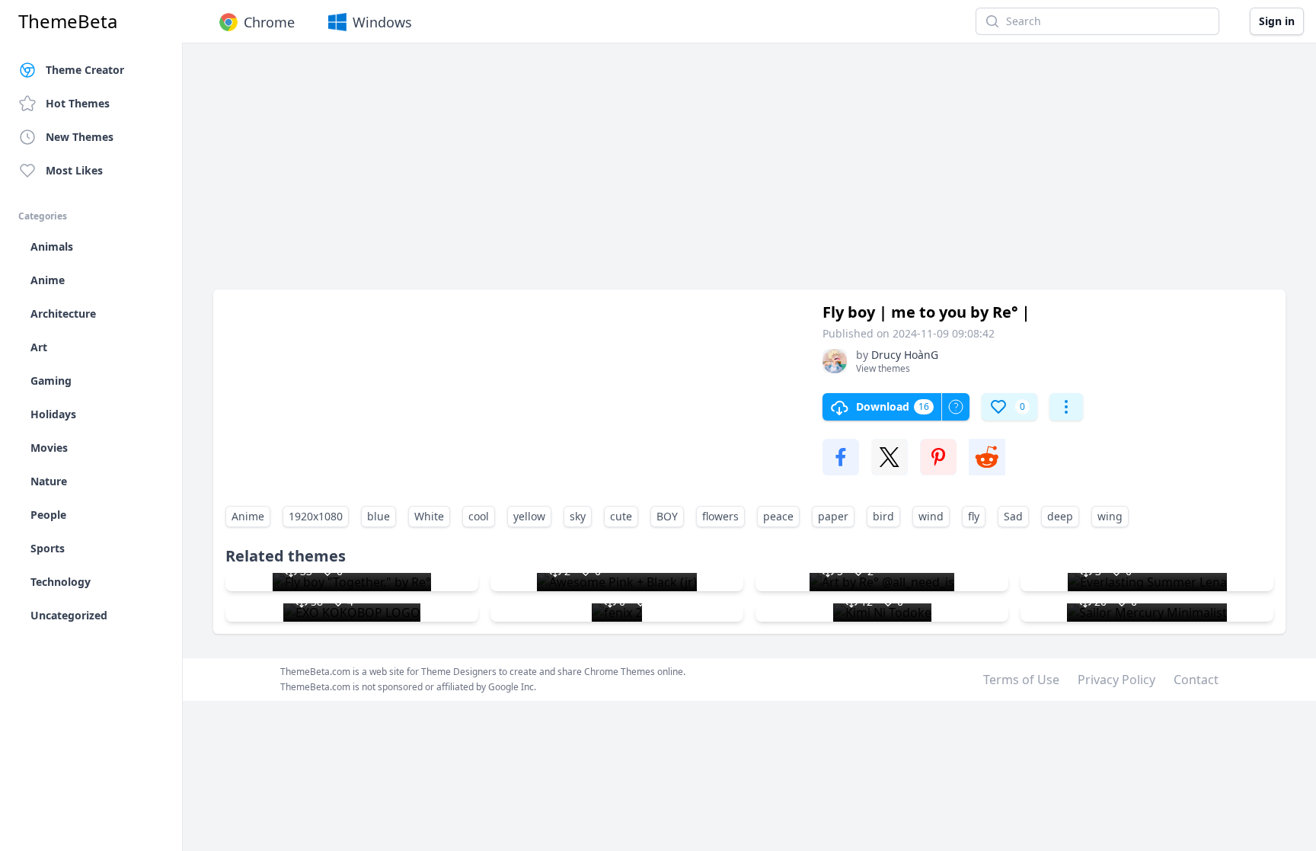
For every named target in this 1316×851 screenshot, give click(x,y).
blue (378, 516)
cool (478, 516)
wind (931, 516)
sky (578, 516)
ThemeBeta (67, 21)
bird (883, 516)
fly (973, 516)
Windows (382, 22)
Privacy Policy (1116, 679)
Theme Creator (85, 69)
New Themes (79, 137)
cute (621, 516)
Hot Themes (78, 103)
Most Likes (74, 170)
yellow (529, 516)
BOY (667, 516)
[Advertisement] (670, 173)
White (429, 516)
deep (1060, 516)
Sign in (1277, 21)
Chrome (269, 22)
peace (778, 516)
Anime (248, 516)
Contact (1196, 679)
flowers (720, 516)
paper (833, 516)
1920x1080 (316, 516)
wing (1110, 516)
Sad (1013, 516)
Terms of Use (1021, 679)
